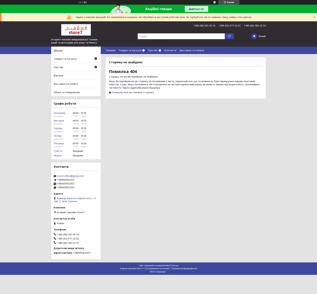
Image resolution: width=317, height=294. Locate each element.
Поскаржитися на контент (157, 268)
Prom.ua (174, 265)
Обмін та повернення (67, 92)
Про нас (153, 50)
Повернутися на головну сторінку (133, 92)
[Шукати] (229, 36)
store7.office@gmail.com (70, 176)
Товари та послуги (130, 50)
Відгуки (58, 75)
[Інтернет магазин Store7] (76, 29)
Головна (110, 50)
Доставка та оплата (191, 50)
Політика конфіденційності (184, 268)
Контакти (170, 50)
